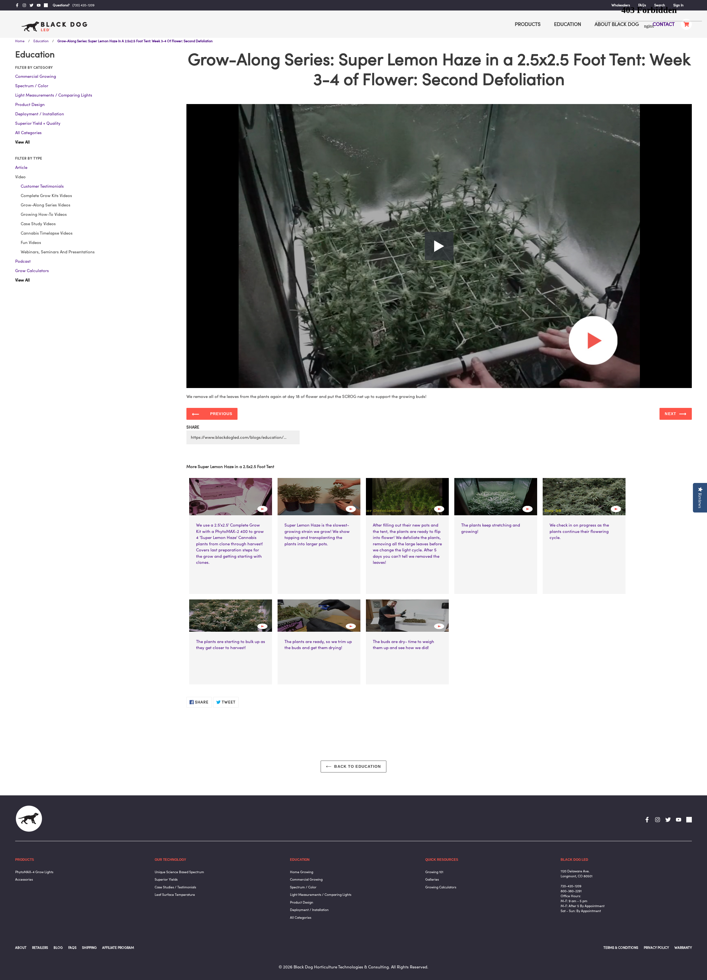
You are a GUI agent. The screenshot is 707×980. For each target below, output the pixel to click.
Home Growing (301, 872)
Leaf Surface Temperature (175, 895)
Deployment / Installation (39, 113)
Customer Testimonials (42, 186)
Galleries (432, 879)
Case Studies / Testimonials (175, 887)
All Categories (28, 132)
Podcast (23, 261)
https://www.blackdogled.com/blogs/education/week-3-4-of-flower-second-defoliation (245, 437)
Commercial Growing (35, 76)
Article (21, 167)
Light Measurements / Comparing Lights (53, 95)
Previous (221, 413)
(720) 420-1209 (83, 5)
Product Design (30, 104)
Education (41, 41)
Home (20, 41)
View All (22, 142)
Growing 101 (434, 872)
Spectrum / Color (31, 85)
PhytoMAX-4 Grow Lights (34, 872)
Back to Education (357, 766)
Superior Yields (166, 879)
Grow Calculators (32, 270)
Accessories (24, 879)
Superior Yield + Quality (37, 123)
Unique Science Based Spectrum (179, 872)
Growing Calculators (440, 887)
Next (670, 413)
